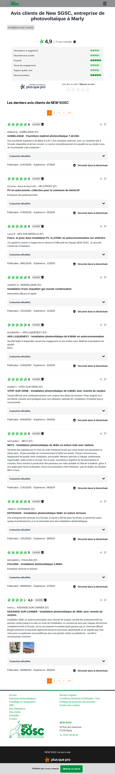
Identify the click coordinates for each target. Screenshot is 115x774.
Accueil (13, 695)
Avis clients (14, 712)
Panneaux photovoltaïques (22, 698)
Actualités (14, 715)
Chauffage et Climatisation (22, 702)
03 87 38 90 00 (70, 735)
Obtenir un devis (71, 769)
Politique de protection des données (77, 702)
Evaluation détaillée (20, 156)
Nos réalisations (17, 708)
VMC (11, 705)
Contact (13, 719)
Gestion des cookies (70, 705)
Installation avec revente (20, 27)
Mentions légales (68, 695)
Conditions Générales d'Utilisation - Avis (80, 698)
